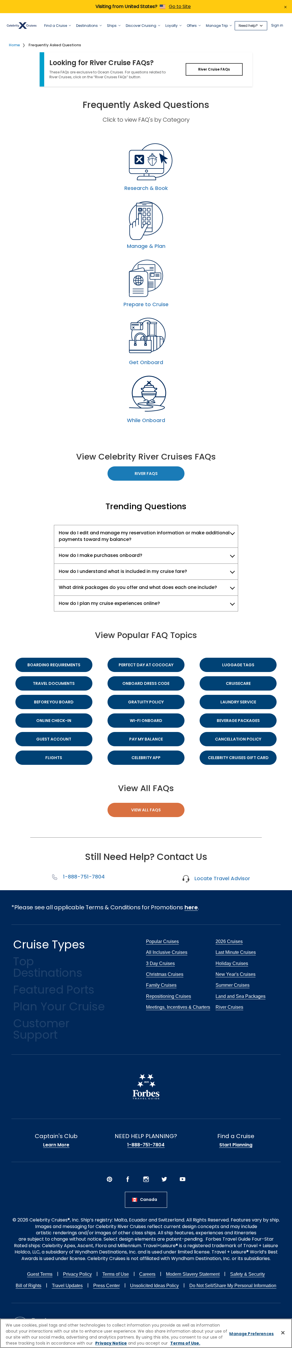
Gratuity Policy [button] (146, 702)
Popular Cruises (162, 941)
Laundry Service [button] (238, 702)
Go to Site (180, 6)
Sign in (277, 25)
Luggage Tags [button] (238, 665)
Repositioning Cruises (168, 996)
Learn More (56, 1145)
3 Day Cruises (160, 963)
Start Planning (235, 1145)
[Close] (283, 1332)
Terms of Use (115, 1274)
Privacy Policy (77, 1274)
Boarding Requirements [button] (53, 665)
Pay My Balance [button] (146, 739)
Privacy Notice (111, 1343)
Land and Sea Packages (240, 996)
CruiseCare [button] (238, 683)
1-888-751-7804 (82, 876)
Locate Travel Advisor (221, 878)
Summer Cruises (233, 985)
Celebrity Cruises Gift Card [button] (238, 758)
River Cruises (229, 1007)
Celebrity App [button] (146, 758)
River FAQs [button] (146, 473)
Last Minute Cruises (236, 952)
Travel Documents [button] (54, 683)
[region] (146, 1333)
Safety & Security (247, 1274)
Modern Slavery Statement (193, 1274)
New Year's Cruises (236, 974)
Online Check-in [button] (53, 720)
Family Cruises (161, 985)
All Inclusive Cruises (166, 952)
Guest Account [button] (53, 739)
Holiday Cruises (232, 963)
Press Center (106, 1285)
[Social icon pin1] (109, 1179)
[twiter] (164, 1179)
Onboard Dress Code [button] (145, 683)
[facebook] (128, 1179)
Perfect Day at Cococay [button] (146, 665)
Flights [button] (53, 758)
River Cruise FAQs (214, 69)
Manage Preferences (251, 1334)
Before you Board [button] (54, 702)
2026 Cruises (229, 941)
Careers (147, 1274)
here (191, 907)
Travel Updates (67, 1285)
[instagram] (146, 1179)
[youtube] (182, 1179)
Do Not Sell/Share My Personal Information (232, 1285)
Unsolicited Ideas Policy (154, 1285)
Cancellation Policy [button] (238, 739)
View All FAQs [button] (146, 810)
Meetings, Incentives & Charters (178, 1007)
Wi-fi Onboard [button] (146, 720)
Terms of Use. (185, 1343)
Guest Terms (39, 1274)
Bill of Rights (28, 1285)
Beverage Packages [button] (238, 720)
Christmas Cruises (164, 974)
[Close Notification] (285, 6)
